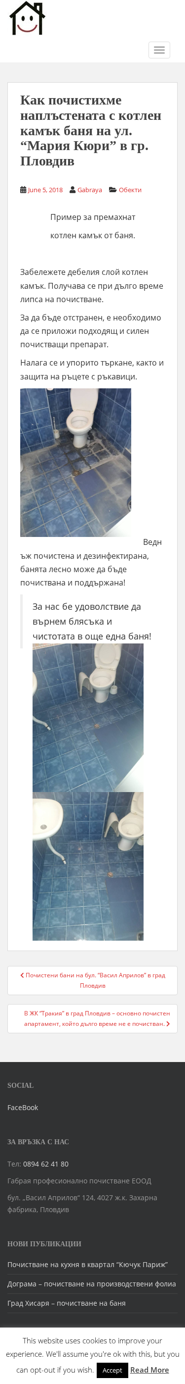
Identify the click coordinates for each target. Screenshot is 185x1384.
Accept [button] (112, 1370)
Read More (149, 1370)
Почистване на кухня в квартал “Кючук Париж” (87, 1264)
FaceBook (22, 1107)
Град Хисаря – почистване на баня (66, 1303)
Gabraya (89, 189)
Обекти (130, 189)
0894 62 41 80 (46, 1164)
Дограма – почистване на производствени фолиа (91, 1283)
